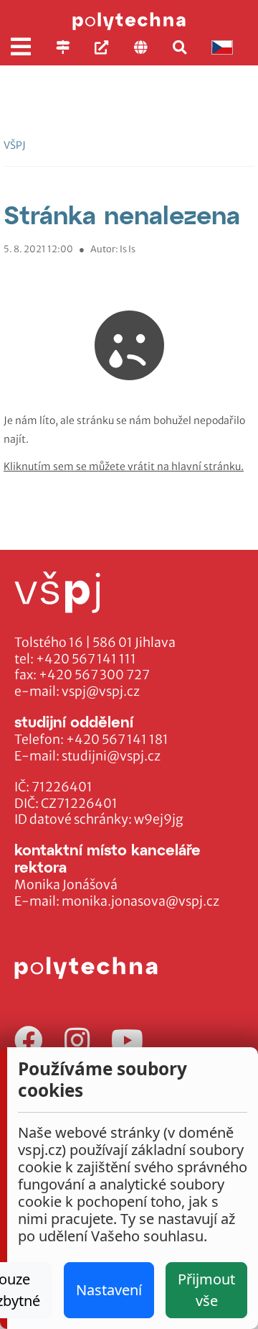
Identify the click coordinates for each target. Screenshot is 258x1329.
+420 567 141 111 (86, 659)
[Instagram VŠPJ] (77, 1041)
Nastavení (109, 1290)
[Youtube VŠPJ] (127, 1041)
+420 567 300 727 (94, 675)
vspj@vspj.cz (101, 691)
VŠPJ (15, 145)
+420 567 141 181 (117, 740)
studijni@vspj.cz (111, 756)
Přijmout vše (206, 1289)
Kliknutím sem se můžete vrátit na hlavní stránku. (124, 466)
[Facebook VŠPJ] (28, 1041)
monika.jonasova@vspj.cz (140, 901)
